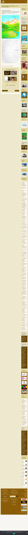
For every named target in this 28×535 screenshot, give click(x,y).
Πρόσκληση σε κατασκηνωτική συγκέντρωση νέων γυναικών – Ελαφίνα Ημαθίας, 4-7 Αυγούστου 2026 (24, 338)
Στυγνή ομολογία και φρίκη (24, 249)
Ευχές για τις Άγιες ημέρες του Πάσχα (24, 348)
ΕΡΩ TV (23, 82)
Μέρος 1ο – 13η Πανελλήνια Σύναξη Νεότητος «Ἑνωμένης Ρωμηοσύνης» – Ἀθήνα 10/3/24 (24, 200)
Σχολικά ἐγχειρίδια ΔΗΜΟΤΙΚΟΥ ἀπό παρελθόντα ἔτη (24, 284)
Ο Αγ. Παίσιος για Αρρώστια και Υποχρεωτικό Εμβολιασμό (24, 213)
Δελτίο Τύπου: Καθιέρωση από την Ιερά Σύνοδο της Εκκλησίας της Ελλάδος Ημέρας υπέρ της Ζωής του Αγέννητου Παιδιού (24, 303)
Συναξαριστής (25, 494)
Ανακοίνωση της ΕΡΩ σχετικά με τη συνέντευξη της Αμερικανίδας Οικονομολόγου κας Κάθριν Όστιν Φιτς (24, 241)
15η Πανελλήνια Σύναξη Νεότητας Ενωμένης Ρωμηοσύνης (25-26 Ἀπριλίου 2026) (24, 418)
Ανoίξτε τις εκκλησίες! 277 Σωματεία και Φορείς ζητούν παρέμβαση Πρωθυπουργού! (24, 259)
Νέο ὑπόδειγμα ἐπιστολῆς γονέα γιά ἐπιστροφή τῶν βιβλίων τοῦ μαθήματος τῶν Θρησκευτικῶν (24, 318)
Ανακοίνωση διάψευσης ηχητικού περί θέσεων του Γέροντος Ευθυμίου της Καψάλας (24, 217)
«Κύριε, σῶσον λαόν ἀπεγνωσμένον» (24, 233)
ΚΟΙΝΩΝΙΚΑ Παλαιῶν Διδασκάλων (24, 58)
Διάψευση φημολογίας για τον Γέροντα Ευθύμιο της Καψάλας (24, 231)
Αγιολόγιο (23, 151)
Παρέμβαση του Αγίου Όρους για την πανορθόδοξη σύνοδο (24, 325)
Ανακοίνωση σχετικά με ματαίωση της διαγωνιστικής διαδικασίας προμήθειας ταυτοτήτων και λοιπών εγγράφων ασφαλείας (24, 310)
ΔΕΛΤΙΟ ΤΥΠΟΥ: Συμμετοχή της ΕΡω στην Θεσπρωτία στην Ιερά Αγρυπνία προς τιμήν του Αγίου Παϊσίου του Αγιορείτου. (24, 440)
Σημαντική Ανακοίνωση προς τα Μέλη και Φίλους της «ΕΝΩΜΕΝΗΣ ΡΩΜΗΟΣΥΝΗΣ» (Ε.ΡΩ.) (24, 194)
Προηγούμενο (5, 90)
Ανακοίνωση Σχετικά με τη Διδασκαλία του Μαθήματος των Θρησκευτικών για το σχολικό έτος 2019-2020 (24, 293)
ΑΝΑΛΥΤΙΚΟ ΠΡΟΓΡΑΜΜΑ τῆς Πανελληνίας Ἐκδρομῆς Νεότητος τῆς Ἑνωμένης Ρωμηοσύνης (24, 407)
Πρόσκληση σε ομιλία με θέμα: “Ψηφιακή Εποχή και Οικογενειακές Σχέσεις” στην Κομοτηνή (24, 412)
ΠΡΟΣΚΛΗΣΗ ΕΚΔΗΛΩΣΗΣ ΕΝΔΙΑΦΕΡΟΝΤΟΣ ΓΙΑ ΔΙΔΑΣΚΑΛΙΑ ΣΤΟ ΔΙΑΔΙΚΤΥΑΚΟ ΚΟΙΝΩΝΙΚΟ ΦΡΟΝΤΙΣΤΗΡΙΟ (24, 205)
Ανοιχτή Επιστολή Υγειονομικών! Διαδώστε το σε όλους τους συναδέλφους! (24, 223)
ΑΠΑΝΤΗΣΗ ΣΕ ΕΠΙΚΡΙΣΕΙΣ (24, 361)
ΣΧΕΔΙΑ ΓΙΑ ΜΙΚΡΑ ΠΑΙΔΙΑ (8, 88)
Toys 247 (23, 119)
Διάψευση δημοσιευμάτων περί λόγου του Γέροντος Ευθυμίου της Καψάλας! (24, 264)
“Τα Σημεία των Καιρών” (23, 190)
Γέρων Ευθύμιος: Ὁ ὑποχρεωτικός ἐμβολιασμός (24, 210)
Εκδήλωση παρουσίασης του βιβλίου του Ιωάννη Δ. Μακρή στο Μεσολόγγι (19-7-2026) (24, 401)
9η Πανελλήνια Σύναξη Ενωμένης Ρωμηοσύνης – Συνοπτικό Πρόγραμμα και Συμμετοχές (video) (24, 352)
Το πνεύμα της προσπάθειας (24, 493)
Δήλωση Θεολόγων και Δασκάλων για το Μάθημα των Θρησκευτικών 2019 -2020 (24, 298)
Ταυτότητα (26, 492)
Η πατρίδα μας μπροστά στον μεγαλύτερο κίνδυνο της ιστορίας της (24, 328)
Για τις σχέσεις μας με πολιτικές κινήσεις (24, 315)
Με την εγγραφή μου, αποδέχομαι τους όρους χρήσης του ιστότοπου (18, 497)
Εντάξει (14, 533)
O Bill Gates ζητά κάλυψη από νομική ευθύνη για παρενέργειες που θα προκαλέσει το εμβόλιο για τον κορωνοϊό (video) (24, 269)
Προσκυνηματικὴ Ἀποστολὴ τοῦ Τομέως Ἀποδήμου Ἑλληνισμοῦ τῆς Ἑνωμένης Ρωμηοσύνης (24, 446)
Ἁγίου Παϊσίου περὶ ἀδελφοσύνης (24, 322)
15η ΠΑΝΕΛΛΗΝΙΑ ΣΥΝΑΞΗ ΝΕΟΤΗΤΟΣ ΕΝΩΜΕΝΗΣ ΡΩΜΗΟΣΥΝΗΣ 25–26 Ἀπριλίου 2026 (24, 184)
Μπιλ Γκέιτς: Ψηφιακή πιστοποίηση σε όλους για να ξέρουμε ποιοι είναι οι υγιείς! (24, 246)
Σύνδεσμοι (23, 370)
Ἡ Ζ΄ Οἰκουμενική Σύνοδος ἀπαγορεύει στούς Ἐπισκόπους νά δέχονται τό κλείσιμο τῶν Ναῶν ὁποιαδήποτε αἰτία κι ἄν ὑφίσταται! (24, 254)
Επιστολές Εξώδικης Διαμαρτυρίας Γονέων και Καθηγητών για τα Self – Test (24, 236)
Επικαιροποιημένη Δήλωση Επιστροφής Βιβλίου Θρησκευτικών (24, 274)
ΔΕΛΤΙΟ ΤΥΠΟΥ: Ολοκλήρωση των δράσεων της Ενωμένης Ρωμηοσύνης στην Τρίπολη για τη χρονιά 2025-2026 (24, 434)
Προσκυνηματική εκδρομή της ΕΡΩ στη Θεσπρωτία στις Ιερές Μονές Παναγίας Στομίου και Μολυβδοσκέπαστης (24, 451)
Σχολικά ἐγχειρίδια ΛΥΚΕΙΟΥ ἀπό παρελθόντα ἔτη (24, 278)
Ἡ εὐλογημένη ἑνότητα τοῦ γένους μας (24, 188)
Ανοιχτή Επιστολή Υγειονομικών (24, 220)
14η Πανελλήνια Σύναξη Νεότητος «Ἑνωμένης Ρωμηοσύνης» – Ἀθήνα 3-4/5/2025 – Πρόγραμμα (24, 357)
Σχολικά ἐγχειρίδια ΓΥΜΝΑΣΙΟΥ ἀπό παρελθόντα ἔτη (24, 281)
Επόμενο (16, 90)
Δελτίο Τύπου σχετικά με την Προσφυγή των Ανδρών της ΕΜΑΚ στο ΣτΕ (24, 227)
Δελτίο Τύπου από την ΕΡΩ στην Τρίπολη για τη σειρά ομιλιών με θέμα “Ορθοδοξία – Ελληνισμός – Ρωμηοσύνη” (24, 422)
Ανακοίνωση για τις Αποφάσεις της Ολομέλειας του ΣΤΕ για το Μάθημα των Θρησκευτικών (24, 288)
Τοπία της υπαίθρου (13, 88)
